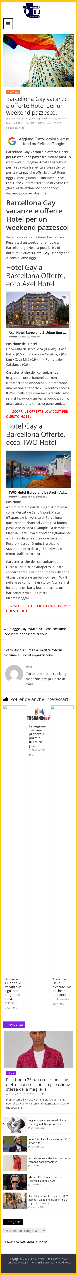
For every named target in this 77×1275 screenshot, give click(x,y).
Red (34, 118)
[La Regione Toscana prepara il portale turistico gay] (38, 708)
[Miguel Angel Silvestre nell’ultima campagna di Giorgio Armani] (15, 1119)
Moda (11, 1073)
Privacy (43, 1241)
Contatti (21, 1241)
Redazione (9, 1241)
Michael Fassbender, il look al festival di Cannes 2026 (45, 1178)
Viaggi (21, 127)
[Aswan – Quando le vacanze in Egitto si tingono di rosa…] (14, 708)
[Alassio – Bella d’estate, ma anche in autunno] (62, 708)
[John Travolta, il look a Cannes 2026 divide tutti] (15, 1137)
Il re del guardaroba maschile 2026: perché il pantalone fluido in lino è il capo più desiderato (48, 1199)
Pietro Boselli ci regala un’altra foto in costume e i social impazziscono (32, 652)
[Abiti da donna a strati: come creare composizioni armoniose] (15, 1156)
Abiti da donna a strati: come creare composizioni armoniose (49, 1160)
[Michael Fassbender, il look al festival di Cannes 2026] (15, 1175)
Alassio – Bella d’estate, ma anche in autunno (62, 987)
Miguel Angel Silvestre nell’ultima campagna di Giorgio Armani (47, 1122)
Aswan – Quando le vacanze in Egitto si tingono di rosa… (13, 989)
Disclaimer (32, 1241)
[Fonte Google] (38, 141)
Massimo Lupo (37, 1093)
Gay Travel (13, 92)
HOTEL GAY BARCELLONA (31, 123)
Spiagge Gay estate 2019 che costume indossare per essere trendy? (34, 631)
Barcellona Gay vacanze (54, 118)
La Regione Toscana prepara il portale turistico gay (37, 736)
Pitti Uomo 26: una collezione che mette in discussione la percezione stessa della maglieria (38, 1084)
